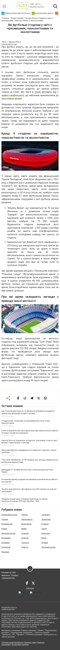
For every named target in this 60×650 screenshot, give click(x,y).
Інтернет (25, 533)
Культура (46, 533)
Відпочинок (26, 524)
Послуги (25, 542)
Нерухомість (27, 519)
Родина (45, 542)
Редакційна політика (20, 645)
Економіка (6, 538)
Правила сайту (30, 642)
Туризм (4, 519)
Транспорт (46, 519)
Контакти (30, 588)
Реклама (5, 552)
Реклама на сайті (8, 572)
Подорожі (5, 547)
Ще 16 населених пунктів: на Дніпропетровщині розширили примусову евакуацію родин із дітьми (27, 412)
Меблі (24, 529)
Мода (44, 538)
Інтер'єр (25, 538)
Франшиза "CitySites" (10, 575)
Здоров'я (46, 515)
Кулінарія (5, 542)
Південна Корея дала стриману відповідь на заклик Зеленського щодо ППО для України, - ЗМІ (24, 500)
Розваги (45, 524)
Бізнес (4, 529)
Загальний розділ (9, 515)
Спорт (44, 529)
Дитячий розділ (49, 547)
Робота (24, 547)
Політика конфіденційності (12, 642)
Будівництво (7, 524)
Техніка (24, 515)
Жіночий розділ (8, 533)
